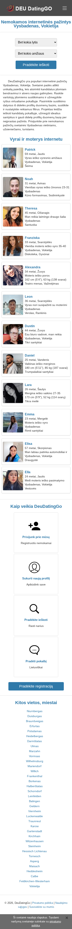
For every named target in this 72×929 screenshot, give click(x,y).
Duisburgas (34, 716)
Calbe (34, 876)
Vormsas (34, 756)
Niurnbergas (34, 711)
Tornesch (34, 856)
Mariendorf (34, 766)
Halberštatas (35, 786)
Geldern (34, 806)
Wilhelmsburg (34, 761)
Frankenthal (34, 776)
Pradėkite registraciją (36, 686)
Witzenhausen (35, 841)
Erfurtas (35, 726)
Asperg (34, 861)
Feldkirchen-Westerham (34, 881)
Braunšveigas (34, 721)
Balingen (34, 801)
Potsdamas (34, 731)
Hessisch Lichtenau (34, 851)
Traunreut (34, 821)
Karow (35, 826)
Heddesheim (35, 871)
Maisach (34, 866)
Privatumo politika (42, 902)
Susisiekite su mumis (41, 906)
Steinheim (34, 846)
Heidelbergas (34, 736)
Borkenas (35, 781)
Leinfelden (34, 796)
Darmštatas (34, 741)
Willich (35, 771)
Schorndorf (35, 791)
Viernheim (34, 811)
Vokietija (34, 886)
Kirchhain (34, 836)
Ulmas (35, 746)
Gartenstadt (34, 831)
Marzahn (34, 751)
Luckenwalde (34, 816)
